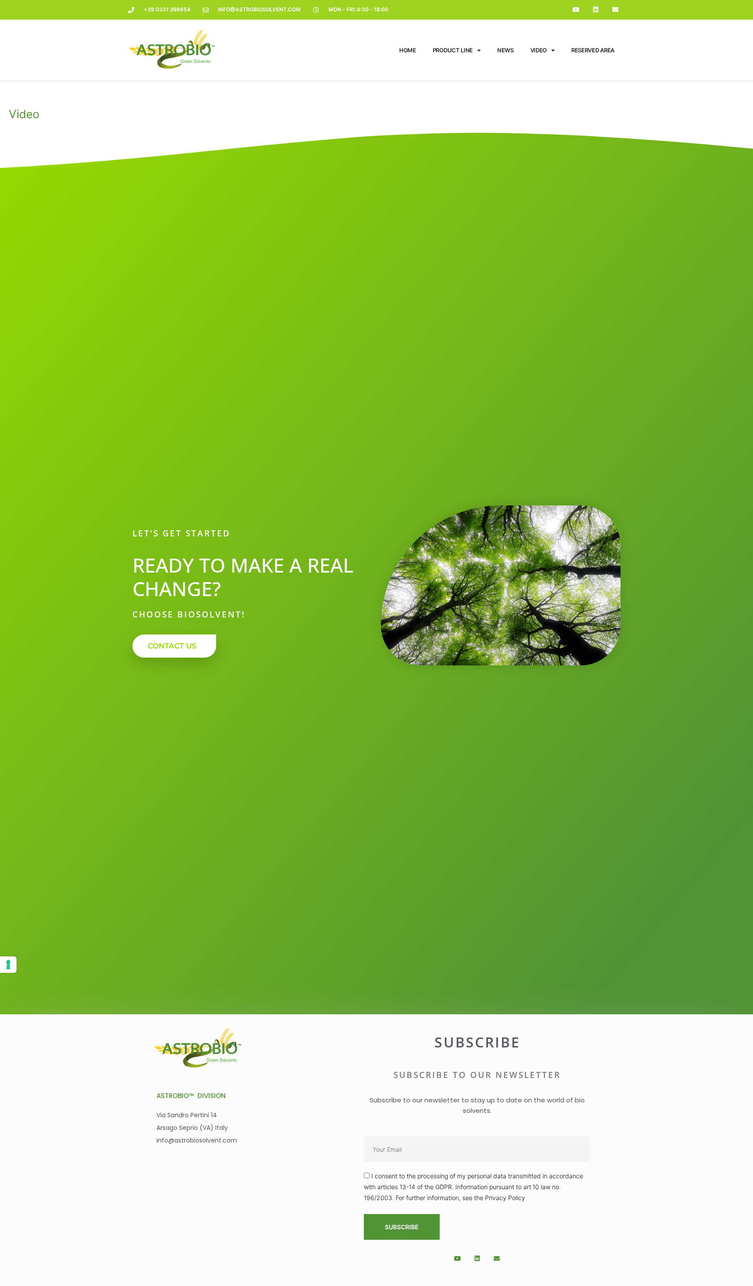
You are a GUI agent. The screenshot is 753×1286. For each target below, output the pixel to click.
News (505, 50)
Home (407, 50)
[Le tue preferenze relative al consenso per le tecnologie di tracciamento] (8, 964)
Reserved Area (592, 50)
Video (538, 50)
